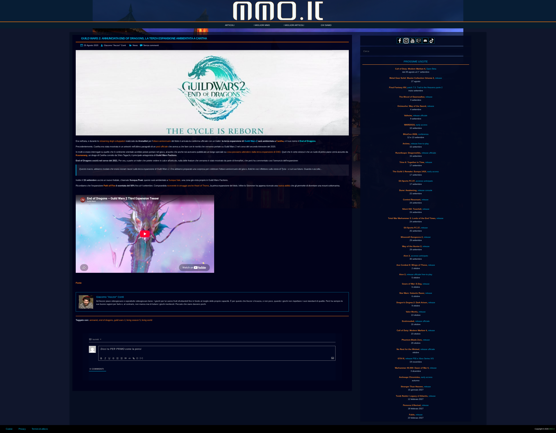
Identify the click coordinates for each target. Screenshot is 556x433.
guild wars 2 (119, 320)
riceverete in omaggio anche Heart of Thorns (188, 185)
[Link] (134, 358)
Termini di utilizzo (40, 429)
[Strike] (113, 358)
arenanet (93, 320)
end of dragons (106, 320)
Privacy (22, 429)
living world (147, 320)
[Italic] (105, 358)
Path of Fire (109, 185)
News (135, 45)
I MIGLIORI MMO (262, 25)
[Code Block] (130, 358)
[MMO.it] (278, 10)
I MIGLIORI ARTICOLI (294, 25)
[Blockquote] (126, 358)
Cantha (280, 141)
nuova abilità (284, 185)
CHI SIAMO (326, 25)
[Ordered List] (117, 358)
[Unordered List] (121, 358)
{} (137, 358)
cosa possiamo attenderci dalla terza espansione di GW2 (254, 152)
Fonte (79, 283)
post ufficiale (162, 146)
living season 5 (134, 320)
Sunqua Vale (174, 180)
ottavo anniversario (162, 141)
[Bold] (101, 358)
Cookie (9, 429)
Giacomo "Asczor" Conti (115, 45)
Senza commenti (151, 45)
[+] (141, 358)
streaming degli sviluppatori (112, 141)
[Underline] (109, 358)
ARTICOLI (229, 25)
